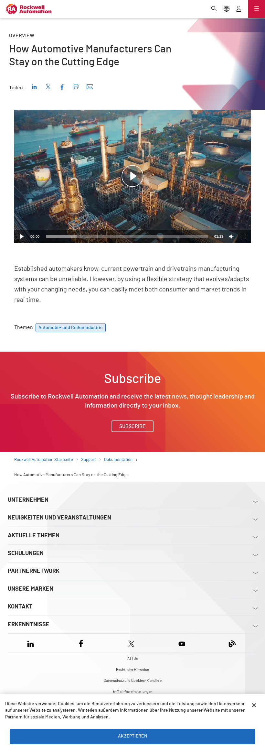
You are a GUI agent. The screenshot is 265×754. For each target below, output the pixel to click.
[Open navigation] (256, 9)
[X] (131, 643)
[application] (132, 176)
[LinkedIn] (31, 643)
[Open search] (214, 9)
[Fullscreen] (243, 236)
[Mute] (231, 236)
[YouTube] (182, 643)
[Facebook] (81, 643)
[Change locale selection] (226, 9)
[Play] (22, 236)
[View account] (239, 9)
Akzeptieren (132, 736)
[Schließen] (254, 705)
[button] (132, 176)
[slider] (127, 236)
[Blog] (232, 643)
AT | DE (132, 659)
